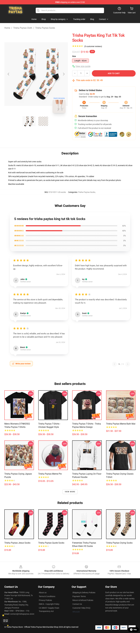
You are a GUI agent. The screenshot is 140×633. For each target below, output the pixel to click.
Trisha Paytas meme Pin (50, 474)
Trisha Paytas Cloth (22, 28)
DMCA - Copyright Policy (49, 604)
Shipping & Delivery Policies (83, 592)
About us (42, 592)
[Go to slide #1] (29, 121)
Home (7, 28)
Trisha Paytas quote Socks (51, 543)
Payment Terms (79, 596)
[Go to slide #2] (43, 121)
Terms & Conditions (47, 596)
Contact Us (77, 604)
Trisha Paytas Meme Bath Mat (120, 423)
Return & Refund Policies (82, 600)
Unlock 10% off (5, 620)
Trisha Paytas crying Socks (119, 543)
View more (70, 492)
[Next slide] (63, 74)
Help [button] (135, 630)
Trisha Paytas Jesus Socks (17, 543)
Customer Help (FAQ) (81, 608)
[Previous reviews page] (114, 364)
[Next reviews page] (127, 364)
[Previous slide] (8, 74)
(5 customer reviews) (93, 46)
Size (74, 56)
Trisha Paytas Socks (45, 28)
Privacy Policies (45, 600)
